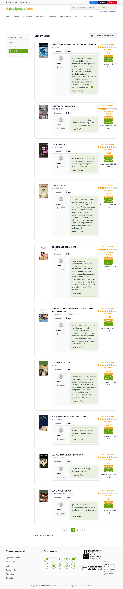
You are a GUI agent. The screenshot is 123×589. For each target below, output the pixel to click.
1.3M (94, 2)
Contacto (9, 578)
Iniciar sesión (13, 2)
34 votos (108, 261)
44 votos (108, 322)
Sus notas (12, 46)
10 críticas (108, 325)
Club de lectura (65, 16)
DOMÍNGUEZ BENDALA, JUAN (63, 493)
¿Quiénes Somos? (13, 558)
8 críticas (108, 263)
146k (103, 2)
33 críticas (108, 379)
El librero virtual (88, 16)
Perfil (11, 43)
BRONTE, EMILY (57, 109)
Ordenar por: (104, 35)
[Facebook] (46, 559)
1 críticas (108, 507)
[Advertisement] (61, 26)
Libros (16, 16)
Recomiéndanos (12, 570)
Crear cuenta (25, 2)
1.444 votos (108, 199)
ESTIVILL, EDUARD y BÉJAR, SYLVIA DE (66, 314)
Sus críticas (15, 51)
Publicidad (10, 574)
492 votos (108, 58)
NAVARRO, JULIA (58, 188)
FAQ (7, 566)
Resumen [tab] (57, 51)
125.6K (113, 2)
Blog (76, 16)
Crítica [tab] (68, 51)
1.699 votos (108, 120)
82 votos (108, 430)
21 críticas (108, 433)
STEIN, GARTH (57, 419)
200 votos (108, 376)
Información (10, 562)
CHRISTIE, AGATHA (59, 147)
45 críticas (108, 471)
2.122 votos (108, 158)
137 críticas (108, 122)
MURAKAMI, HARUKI (59, 47)
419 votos (108, 468)
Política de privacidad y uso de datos (78, 586)
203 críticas (108, 201)
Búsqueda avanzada (107, 12)
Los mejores (27, 16)
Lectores (52, 16)
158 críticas (108, 160)
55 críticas (108, 61)
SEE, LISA (55, 250)
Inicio (8, 16)
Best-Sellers (40, 16)
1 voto (108, 504)
